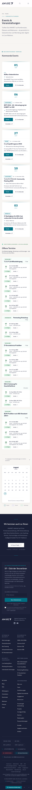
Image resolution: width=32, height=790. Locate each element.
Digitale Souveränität (22, 693)
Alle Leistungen (6, 640)
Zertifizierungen (21, 690)
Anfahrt (19, 731)
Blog (3, 684)
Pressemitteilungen (22, 721)
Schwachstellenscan (7, 649)
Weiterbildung (22, 658)
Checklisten (5, 694)
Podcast (4, 704)
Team (18, 687)
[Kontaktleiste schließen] (29, 787)
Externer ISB (20, 646)
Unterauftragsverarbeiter (11, 765)
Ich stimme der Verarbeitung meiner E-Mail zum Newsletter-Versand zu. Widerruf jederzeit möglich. (16, 609)
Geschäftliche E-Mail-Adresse (11, 591)
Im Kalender (20, 85)
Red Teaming (5, 646)
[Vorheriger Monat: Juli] (5, 468)
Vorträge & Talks (21, 712)
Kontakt (19, 725)
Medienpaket (20, 718)
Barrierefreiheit (9, 769)
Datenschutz (12, 610)
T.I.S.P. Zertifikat (21, 667)
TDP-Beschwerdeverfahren (10, 767)
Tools (3, 707)
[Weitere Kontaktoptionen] (24, 787)
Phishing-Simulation (7, 666)
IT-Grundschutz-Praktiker (13, 345)
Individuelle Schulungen (8, 669)
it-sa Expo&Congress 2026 (13, 144)
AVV (25, 763)
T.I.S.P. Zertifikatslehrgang (13, 261)
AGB (21, 763)
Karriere (19, 715)
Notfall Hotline (8, 753)
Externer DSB (20, 649)
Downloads (5, 697)
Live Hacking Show (7, 663)
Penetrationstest (6, 643)
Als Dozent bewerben (23, 753)
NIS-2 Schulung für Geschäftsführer (10, 385)
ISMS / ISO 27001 (21, 640)
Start (3, 13)
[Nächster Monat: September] (27, 468)
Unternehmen (22, 680)
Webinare (4, 701)
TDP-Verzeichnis (22, 765)
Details (7, 85)
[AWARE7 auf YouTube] (17, 623)
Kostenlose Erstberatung (14, 787)
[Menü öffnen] (28, 3)
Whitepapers (5, 691)
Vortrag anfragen (15, 545)
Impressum (8, 763)
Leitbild (19, 767)
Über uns (19, 684)
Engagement (20, 696)
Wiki (3, 687)
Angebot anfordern (22, 728)
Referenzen (20, 699)
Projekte (19, 709)
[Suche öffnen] (20, 3)
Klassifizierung (18, 769)
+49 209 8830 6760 (9, 749)
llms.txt (24, 769)
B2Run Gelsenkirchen (11, 74)
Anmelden (8, 124)
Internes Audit (21, 643)
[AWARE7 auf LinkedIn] (14, 623)
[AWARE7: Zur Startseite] (7, 3)
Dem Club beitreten (16, 600)
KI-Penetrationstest (7, 652)
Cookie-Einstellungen (16, 771)
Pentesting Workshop (20, 318)
